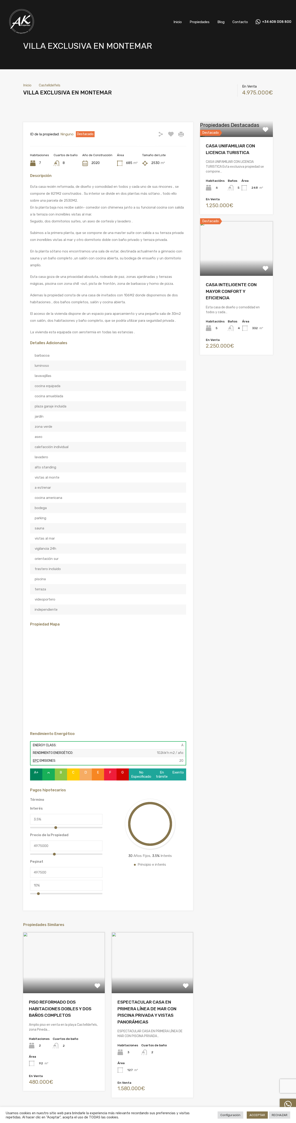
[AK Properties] (22, 37)
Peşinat (36, 861)
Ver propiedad (236, 136)
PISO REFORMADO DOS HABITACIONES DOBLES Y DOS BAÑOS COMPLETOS (60, 1008)
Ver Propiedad (63, 981)
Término (37, 800)
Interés (36, 808)
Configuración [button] (230, 1115)
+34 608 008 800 (276, 22)
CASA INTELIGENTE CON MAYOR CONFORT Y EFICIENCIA (231, 291)
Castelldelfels (49, 85)
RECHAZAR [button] (279, 1115)
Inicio (177, 22)
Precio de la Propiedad (49, 835)
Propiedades (200, 22)
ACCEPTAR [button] (257, 1115)
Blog (221, 22)
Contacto (240, 22)
